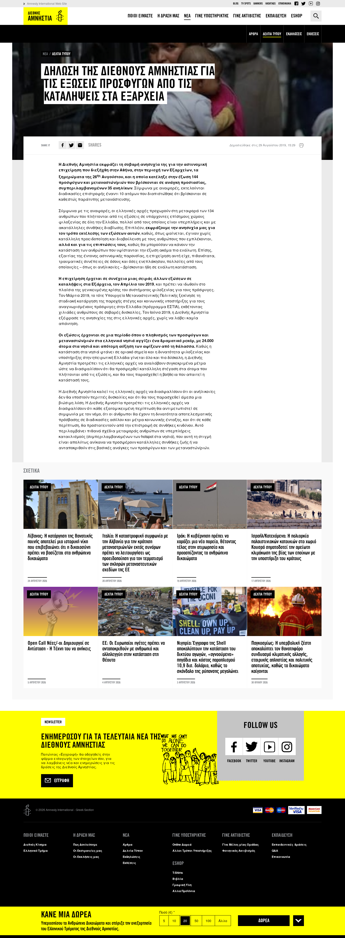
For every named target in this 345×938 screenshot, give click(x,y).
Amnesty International (45, 16)
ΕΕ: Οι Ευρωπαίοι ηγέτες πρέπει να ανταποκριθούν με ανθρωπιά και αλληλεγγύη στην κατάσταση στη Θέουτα (135, 637)
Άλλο (222, 920)
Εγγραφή (61, 781)
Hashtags (270, 3)
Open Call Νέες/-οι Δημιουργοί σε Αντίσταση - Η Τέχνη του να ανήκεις (60, 637)
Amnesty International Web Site (47, 3)
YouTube (310, 3)
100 (208, 920)
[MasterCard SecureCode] (314, 813)
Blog (235, 3)
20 (185, 920)
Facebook (296, 3)
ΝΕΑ (45, 54)
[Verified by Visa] (296, 813)
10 (174, 920)
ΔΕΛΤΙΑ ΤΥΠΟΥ (61, 54)
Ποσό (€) (167, 912)
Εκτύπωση (301, 145)
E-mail (80, 145)
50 (196, 920)
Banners (258, 3)
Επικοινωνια (284, 3)
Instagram (318, 3)
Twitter (303, 3)
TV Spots (246, 3)
